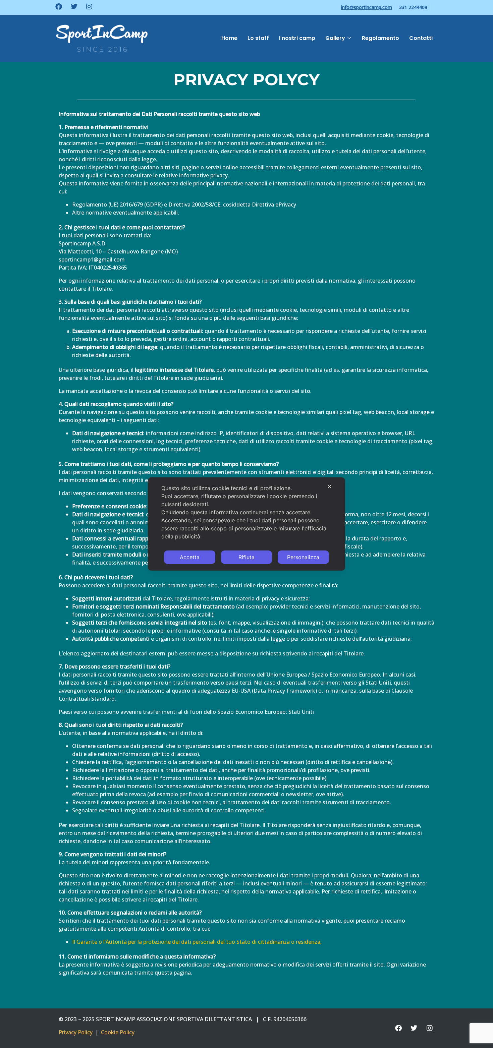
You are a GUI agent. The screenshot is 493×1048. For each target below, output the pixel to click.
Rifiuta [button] (246, 557)
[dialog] (246, 524)
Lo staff (258, 38)
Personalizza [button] (303, 557)
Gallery (335, 38)
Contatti (421, 38)
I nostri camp (297, 38)
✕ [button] (329, 486)
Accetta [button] (190, 557)
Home (229, 38)
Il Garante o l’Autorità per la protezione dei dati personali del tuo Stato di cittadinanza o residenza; (197, 941)
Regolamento (380, 38)
